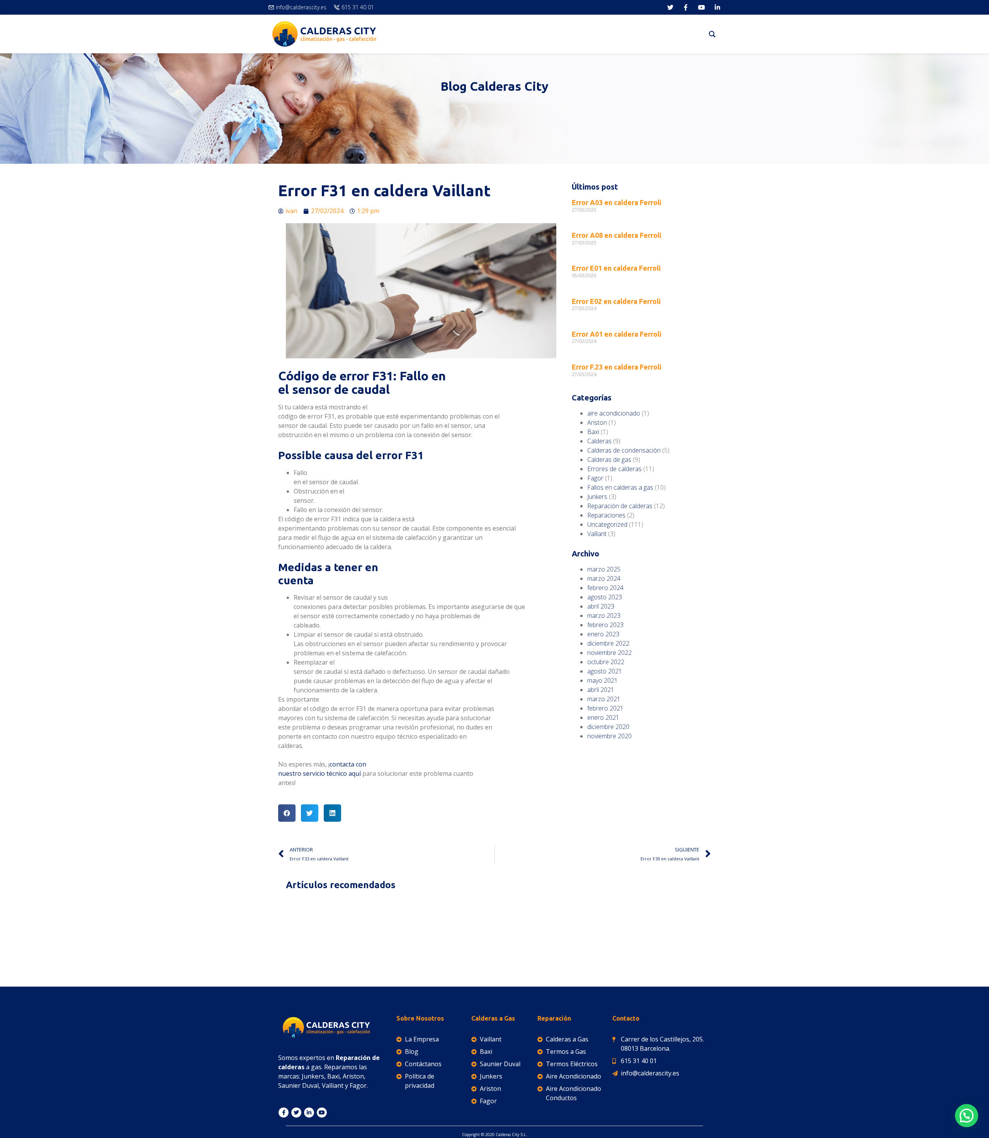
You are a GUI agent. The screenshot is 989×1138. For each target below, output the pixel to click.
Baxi (593, 431)
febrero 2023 (605, 625)
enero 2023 (603, 634)
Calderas (599, 441)
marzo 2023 (603, 615)
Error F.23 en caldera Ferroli (616, 367)
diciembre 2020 (608, 726)
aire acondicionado (613, 413)
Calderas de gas (609, 459)
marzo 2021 (603, 699)
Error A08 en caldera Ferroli (616, 235)
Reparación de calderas (620, 506)
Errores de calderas (614, 469)
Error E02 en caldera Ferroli (616, 301)
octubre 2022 (605, 662)
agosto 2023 (604, 597)
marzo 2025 (603, 569)
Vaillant (597, 533)
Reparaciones (606, 515)
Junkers (597, 496)
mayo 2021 (602, 680)
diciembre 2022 (608, 643)
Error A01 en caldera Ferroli (616, 334)
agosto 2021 (604, 671)
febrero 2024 (605, 587)
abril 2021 (600, 689)
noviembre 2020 (609, 736)
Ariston (597, 422)
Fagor (595, 478)
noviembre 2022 (609, 652)
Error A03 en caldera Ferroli (616, 202)
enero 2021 (603, 717)
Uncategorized (607, 524)
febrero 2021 (605, 708)
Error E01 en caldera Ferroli (616, 268)
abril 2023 (600, 606)
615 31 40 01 (358, 7)
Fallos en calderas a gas (620, 487)
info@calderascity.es (301, 7)
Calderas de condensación (624, 450)
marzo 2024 (603, 578)
